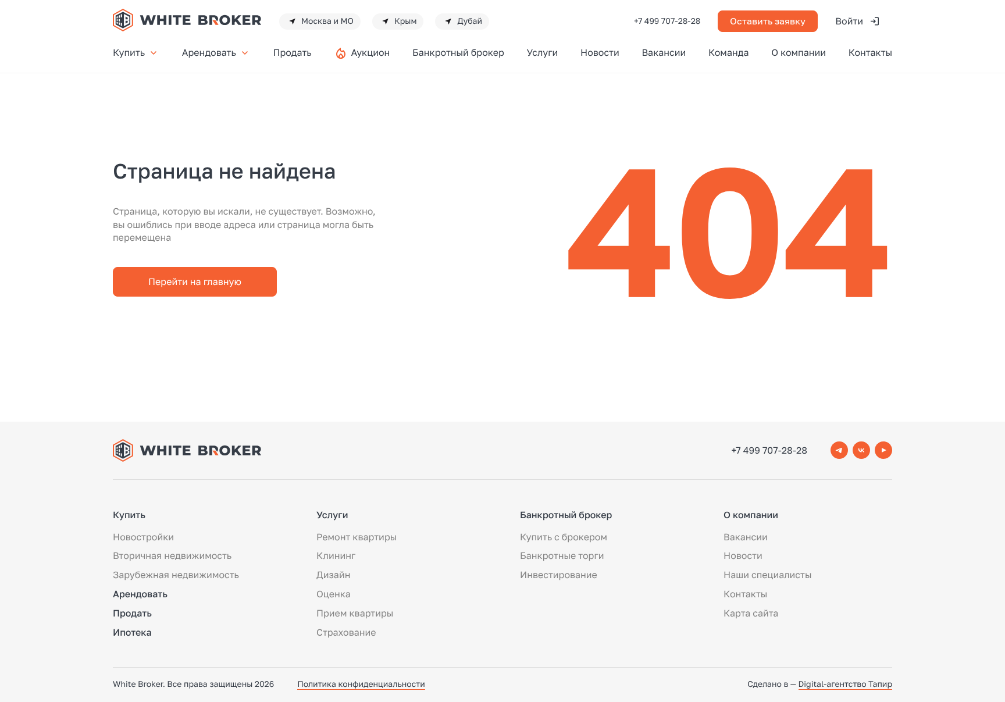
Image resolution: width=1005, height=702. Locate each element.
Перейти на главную (194, 281)
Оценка (333, 594)
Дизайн (333, 574)
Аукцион (370, 52)
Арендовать (209, 52)
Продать (292, 52)
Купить (129, 52)
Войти (849, 21)
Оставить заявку (768, 21)
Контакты (870, 52)
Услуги (542, 52)
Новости (599, 52)
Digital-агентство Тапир (845, 684)
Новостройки (143, 537)
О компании (798, 52)
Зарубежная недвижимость (176, 574)
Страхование (346, 632)
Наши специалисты (767, 574)
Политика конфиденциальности (361, 684)
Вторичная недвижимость (172, 555)
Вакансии (664, 52)
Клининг (335, 555)
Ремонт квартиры (356, 537)
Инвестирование (558, 574)
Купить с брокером (563, 537)
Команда (728, 52)
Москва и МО (327, 21)
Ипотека (132, 632)
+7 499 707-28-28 (667, 21)
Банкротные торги (562, 555)
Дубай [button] (469, 21)
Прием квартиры (354, 613)
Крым (405, 21)
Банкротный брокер (458, 52)
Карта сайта (751, 613)
